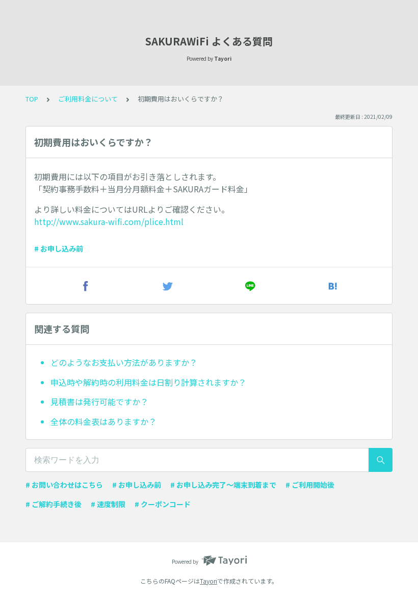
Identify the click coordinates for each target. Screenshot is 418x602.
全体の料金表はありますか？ (103, 421)
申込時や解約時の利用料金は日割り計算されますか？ (148, 382)
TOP (31, 99)
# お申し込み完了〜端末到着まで (223, 485)
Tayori (208, 580)
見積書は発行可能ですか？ (99, 401)
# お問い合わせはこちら (64, 485)
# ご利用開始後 (309, 485)
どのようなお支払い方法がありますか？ (123, 362)
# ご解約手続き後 (53, 504)
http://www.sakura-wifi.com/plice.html (109, 221)
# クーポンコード (163, 504)
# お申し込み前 (58, 248)
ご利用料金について (88, 99)
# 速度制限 (108, 504)
